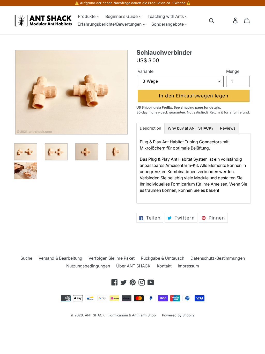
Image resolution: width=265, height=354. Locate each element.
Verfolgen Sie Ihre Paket (112, 258)
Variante (145, 71)
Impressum (188, 265)
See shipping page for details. (197, 107)
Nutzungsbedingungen (88, 265)
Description (150, 128)
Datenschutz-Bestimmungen (217, 258)
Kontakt (164, 265)
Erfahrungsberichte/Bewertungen (110, 24)
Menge (232, 71)
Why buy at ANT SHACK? (191, 128)
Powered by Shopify (178, 315)
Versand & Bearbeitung (60, 258)
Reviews (227, 128)
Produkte (87, 16)
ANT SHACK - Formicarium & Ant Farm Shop (120, 315)
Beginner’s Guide (122, 16)
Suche (26, 258)
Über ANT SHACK (133, 265)
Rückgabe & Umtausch (162, 258)
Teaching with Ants (166, 16)
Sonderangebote (168, 24)
